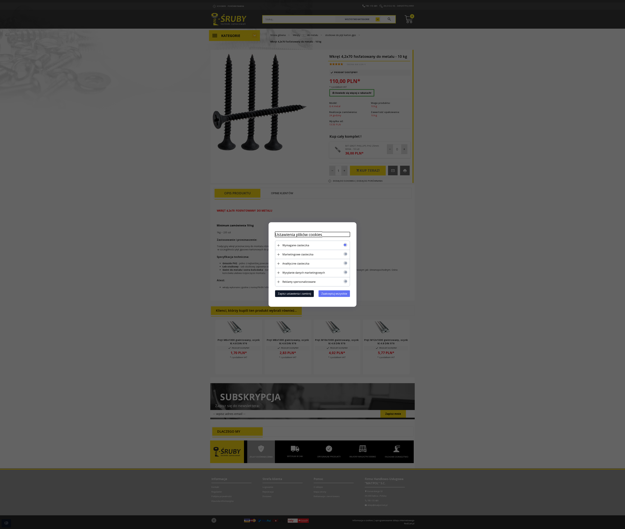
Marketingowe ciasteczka (297, 254)
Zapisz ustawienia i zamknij (294, 293)
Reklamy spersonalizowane (299, 282)
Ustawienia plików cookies (298, 234)
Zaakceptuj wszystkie (334, 293)
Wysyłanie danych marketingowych (303, 272)
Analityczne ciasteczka (295, 263)
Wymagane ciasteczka (295, 245)
